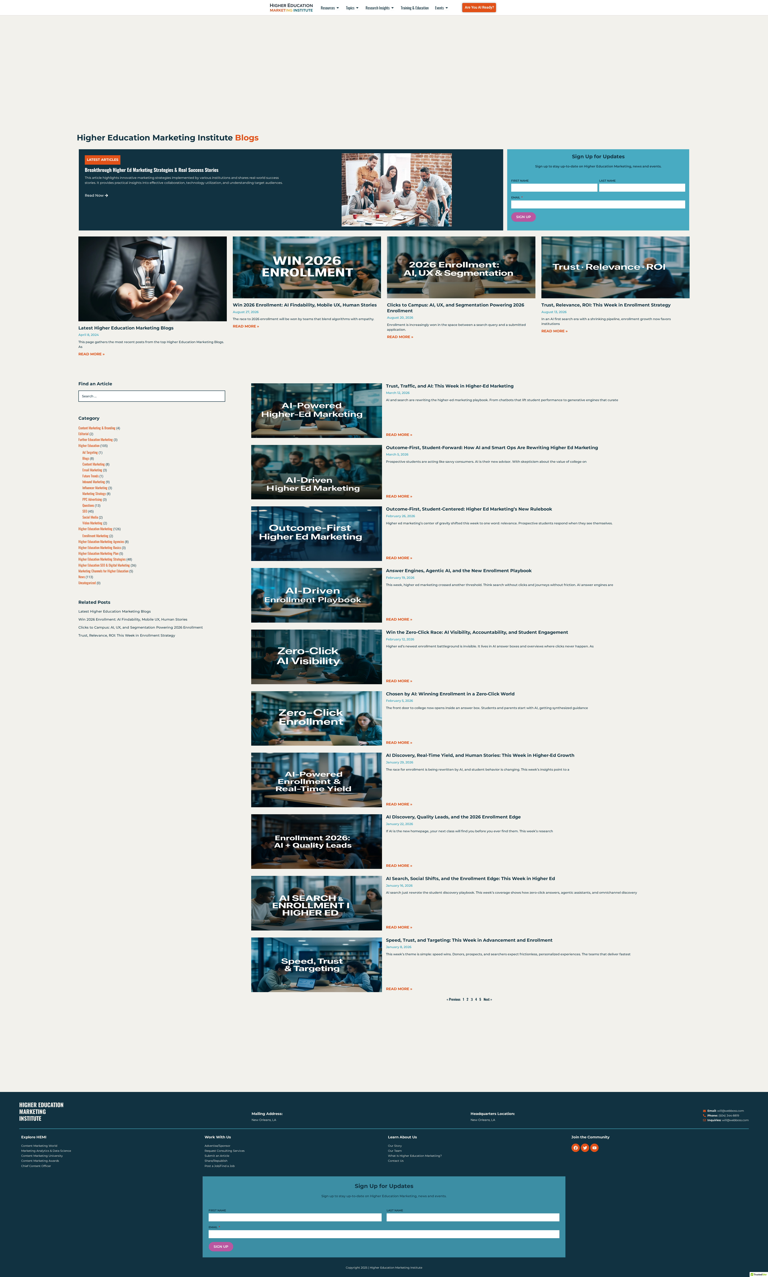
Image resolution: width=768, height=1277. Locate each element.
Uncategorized (87, 582)
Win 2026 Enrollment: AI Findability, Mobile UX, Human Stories (305, 305)
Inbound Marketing (93, 481)
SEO (84, 511)
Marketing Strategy (94, 493)
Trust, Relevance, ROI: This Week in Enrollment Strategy (606, 305)
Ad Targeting (90, 452)
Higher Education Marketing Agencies (101, 541)
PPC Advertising (92, 499)
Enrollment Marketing (95, 535)
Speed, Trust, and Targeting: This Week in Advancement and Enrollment (469, 940)
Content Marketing (93, 464)
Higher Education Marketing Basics (99, 547)
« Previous (453, 999)
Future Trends (90, 475)
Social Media (90, 517)
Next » (488, 999)
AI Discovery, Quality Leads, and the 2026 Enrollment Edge (453, 817)
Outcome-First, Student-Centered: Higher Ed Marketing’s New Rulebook (469, 509)
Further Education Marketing (95, 439)
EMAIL (516, 197)
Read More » (91, 354)
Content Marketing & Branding (96, 427)
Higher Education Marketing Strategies (102, 559)
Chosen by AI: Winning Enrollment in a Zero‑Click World (450, 694)
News (81, 576)
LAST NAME (607, 180)
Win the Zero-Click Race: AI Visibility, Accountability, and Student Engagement (477, 632)
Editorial (83, 433)
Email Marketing (92, 469)
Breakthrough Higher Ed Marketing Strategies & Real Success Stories (151, 169)
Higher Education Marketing (95, 528)
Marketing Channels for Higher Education (103, 570)
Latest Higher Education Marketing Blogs (126, 328)
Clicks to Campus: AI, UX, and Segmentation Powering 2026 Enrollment (140, 627)
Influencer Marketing (94, 487)
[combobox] (151, 396)
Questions (88, 505)
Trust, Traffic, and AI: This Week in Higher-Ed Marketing (450, 386)
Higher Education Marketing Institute (41, 1112)
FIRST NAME (520, 180)
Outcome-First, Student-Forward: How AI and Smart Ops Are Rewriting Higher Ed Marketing (492, 447)
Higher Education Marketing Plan (98, 553)
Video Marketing (92, 522)
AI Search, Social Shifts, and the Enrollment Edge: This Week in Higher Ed (470, 878)
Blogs (85, 458)
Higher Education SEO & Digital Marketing (104, 565)
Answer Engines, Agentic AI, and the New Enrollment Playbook (459, 570)
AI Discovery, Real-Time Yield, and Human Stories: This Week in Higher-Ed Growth (480, 755)
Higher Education (88, 445)
